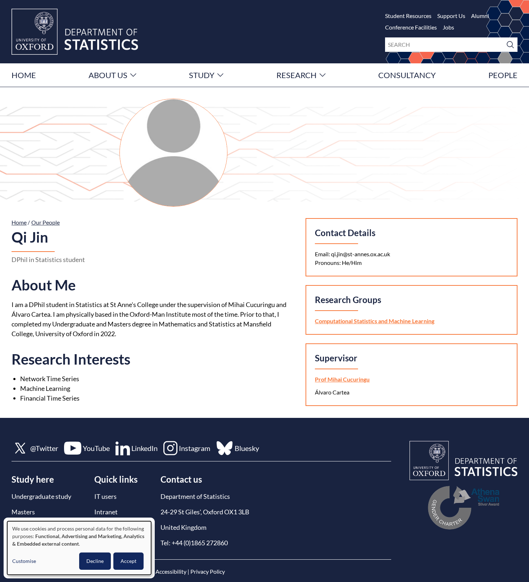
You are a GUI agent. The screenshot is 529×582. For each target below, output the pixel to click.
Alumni (480, 15)
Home (24, 75)
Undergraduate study (41, 496)
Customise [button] (24, 561)
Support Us (451, 15)
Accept (128, 561)
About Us (108, 75)
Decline (95, 561)
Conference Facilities (411, 27)
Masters (23, 512)
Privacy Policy (207, 571)
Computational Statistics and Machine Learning (374, 320)
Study (201, 75)
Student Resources (408, 15)
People (502, 75)
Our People (45, 222)
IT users (105, 496)
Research (296, 75)
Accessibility (170, 571)
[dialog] (79, 548)
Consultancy (407, 75)
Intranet (106, 512)
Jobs (448, 27)
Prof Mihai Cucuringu (342, 379)
